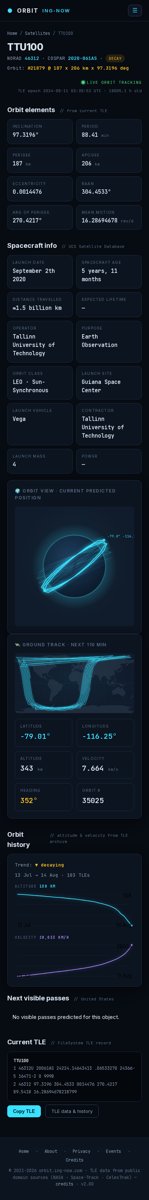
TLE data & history (72, 1111)
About (50, 1151)
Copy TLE (24, 1111)
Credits (75, 1160)
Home (12, 33)
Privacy (81, 1151)
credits (64, 1184)
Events (113, 1151)
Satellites (37, 33)
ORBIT (38, 10)
